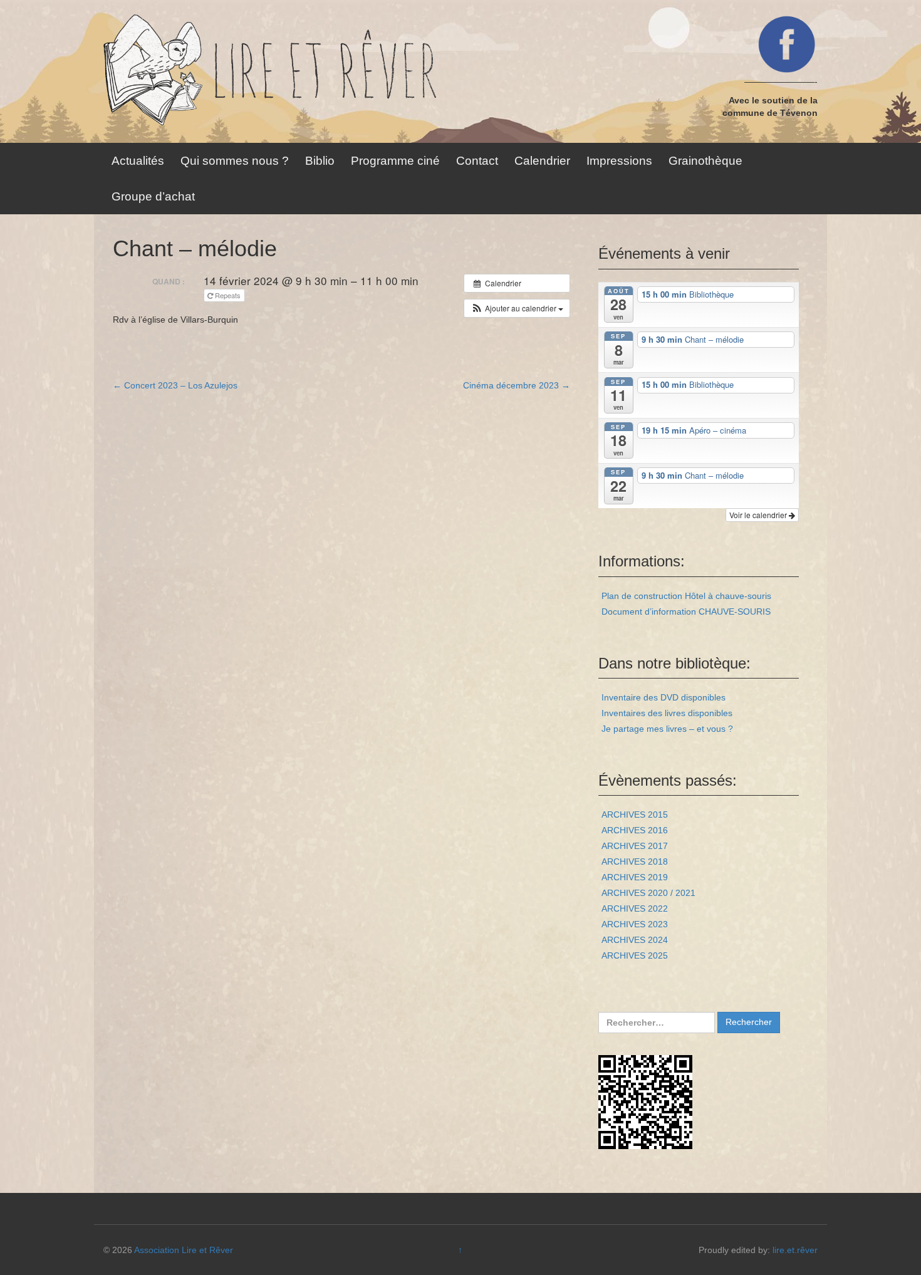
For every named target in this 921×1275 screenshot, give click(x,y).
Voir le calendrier (759, 514)
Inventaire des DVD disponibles (663, 697)
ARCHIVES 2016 (634, 830)
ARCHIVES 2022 (634, 908)
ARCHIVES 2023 (634, 924)
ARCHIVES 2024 (634, 940)
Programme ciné (395, 160)
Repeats (227, 295)
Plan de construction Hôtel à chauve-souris (686, 596)
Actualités (138, 160)
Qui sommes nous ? (234, 160)
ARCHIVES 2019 (634, 877)
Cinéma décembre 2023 (516, 385)
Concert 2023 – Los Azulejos (175, 385)
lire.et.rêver (795, 1250)
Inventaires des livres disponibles (666, 713)
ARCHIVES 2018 (634, 861)
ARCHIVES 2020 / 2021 (648, 893)
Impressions (619, 160)
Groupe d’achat (153, 196)
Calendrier (542, 160)
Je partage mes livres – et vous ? (667, 729)
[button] (517, 308)
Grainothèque (705, 160)
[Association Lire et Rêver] (338, 71)
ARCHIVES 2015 (634, 814)
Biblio (320, 160)
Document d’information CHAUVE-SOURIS (686, 611)
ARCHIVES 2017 (634, 846)
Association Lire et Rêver (183, 1250)
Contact (477, 160)
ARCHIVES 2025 (634, 955)
